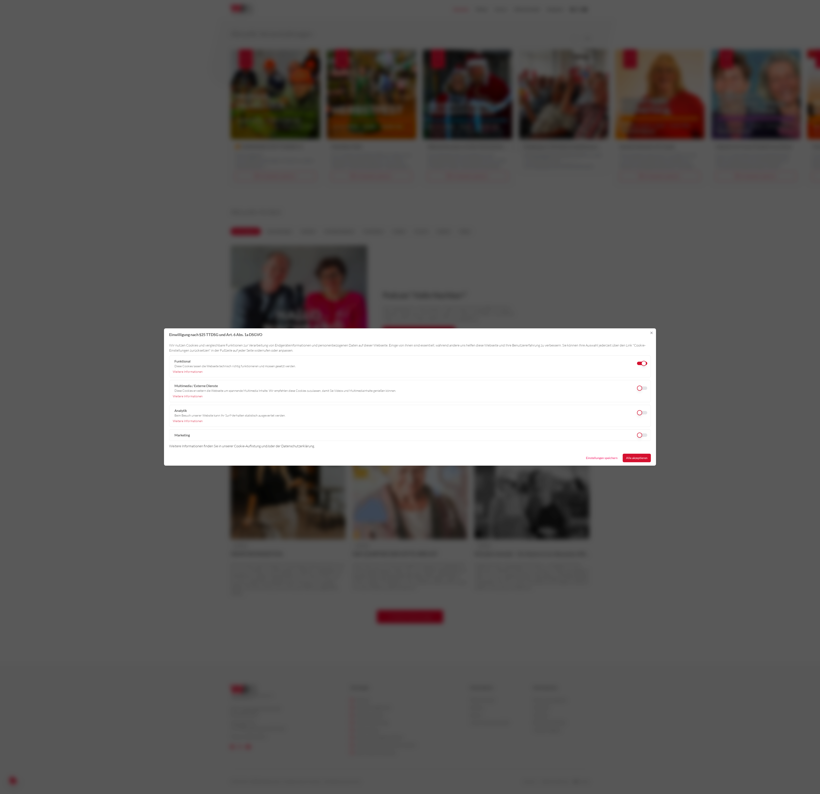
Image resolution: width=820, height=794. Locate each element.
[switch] (410, 388)
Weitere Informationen (188, 371)
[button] (651, 332)
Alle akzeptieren (636, 458)
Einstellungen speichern (602, 458)
